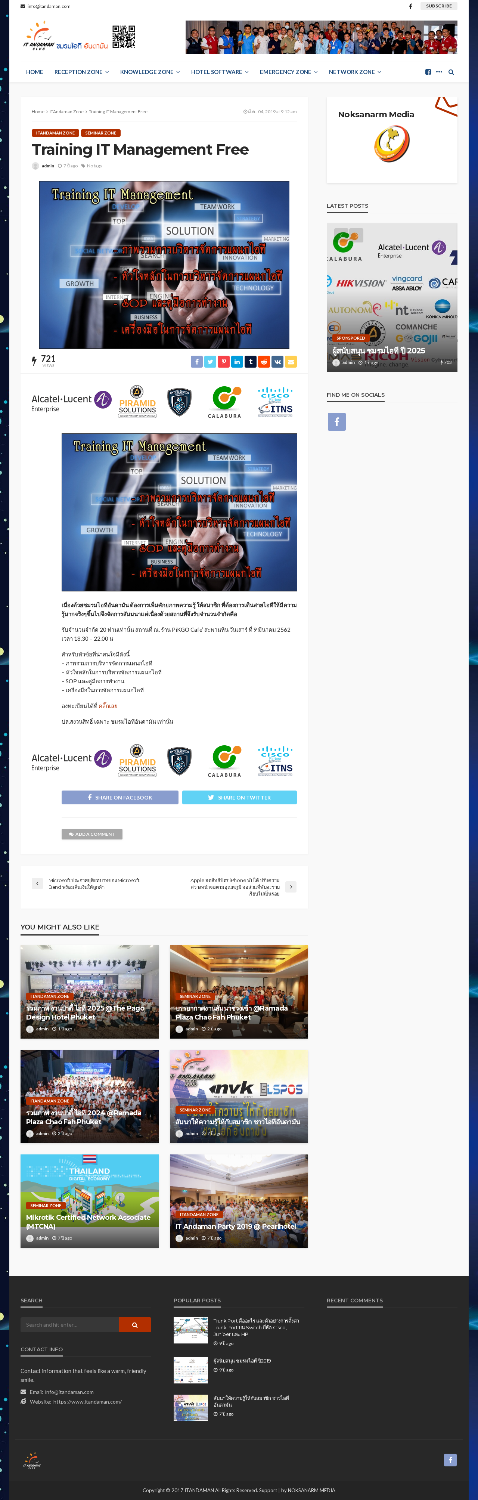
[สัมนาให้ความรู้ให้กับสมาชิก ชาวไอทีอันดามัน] (239, 1096)
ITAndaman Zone (55, 132)
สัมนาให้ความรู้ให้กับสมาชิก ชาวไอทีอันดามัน (238, 1122)
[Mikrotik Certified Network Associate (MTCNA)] (90, 1201)
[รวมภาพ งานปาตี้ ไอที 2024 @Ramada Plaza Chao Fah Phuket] (90, 1096)
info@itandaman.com (69, 1392)
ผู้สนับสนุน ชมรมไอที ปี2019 (242, 1361)
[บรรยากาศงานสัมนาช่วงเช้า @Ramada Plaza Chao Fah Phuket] (239, 992)
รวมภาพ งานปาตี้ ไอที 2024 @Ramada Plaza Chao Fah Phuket (83, 1117)
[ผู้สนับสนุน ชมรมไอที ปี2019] (191, 1370)
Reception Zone (79, 71)
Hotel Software (216, 71)
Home (34, 71)
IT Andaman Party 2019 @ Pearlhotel (236, 1226)
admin (48, 165)
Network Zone (352, 71)
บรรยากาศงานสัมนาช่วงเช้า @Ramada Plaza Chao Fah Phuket (232, 1012)
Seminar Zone (101, 132)
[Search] (451, 71)
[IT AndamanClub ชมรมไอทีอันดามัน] (81, 37)
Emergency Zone (285, 71)
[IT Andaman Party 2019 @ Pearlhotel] (239, 1201)
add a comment (95, 834)
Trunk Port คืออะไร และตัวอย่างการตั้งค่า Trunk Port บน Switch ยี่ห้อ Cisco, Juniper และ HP (256, 1327)
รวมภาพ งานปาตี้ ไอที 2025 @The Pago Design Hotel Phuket (85, 1012)
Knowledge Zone (147, 71)
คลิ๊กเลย (108, 705)
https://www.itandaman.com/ (87, 1401)
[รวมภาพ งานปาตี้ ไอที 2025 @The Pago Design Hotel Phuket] (90, 992)
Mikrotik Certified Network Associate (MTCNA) (88, 1221)
